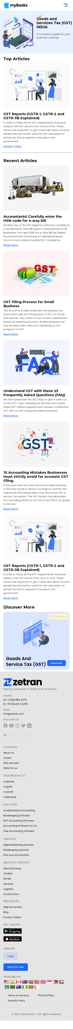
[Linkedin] (29, 726)
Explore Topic (12, 146)
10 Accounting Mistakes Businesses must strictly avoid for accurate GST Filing (35, 476)
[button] (65, 5)
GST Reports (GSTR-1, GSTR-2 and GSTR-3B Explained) (33, 116)
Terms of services (18, 995)
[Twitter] (23, 726)
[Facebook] (5, 726)
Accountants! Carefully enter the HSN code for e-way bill (32, 218)
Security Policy (16, 1000)
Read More (10, 245)
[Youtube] (11, 726)
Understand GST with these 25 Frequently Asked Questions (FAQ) (34, 393)
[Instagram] (17, 726)
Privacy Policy (46, 995)
